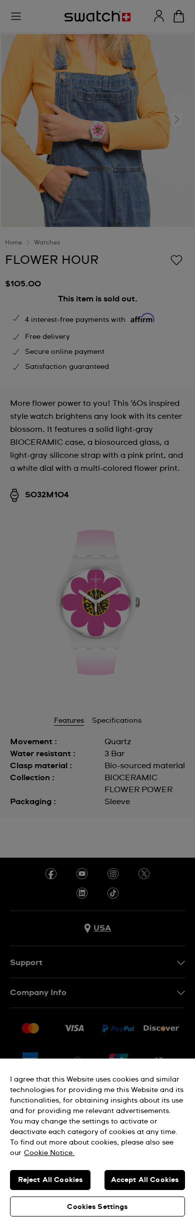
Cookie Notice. (49, 1153)
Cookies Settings (97, 1207)
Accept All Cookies (145, 1180)
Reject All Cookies (50, 1180)
